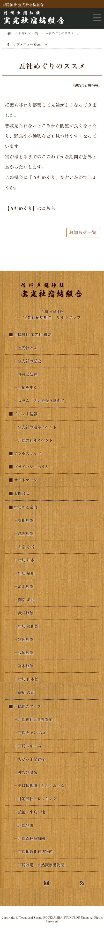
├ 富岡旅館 (21, 639)
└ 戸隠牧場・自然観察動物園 (36, 865)
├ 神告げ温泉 (23, 772)
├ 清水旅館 (21, 587)
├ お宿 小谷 (22, 547)
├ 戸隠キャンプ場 (27, 733)
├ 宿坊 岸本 (22, 560)
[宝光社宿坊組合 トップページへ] (52, 297)
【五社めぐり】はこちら (30, 208)
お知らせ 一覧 (28, 33)
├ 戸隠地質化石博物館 (31, 852)
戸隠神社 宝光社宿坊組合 (23, 5)
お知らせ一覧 (83, 232)
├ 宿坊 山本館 (23, 679)
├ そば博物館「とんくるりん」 (38, 786)
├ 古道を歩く (23, 387)
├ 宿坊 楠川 (22, 573)
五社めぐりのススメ (59, 33)
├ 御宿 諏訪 (22, 600)
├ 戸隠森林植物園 (27, 838)
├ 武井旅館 (21, 613)
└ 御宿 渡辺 (22, 692)
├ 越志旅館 (21, 534)
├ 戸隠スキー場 (25, 746)
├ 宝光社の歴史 (25, 361)
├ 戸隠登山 (21, 825)
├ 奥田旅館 (21, 520)
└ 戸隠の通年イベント (31, 440)
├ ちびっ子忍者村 (27, 759)
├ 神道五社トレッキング (33, 799)
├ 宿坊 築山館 (23, 626)
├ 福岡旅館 (21, 653)
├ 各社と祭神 (23, 374)
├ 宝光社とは (23, 348)
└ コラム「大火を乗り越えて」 (38, 401)
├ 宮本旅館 (21, 666)
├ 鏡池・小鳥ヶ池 (27, 812)
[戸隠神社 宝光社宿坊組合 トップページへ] (34, 22)
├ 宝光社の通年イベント (33, 427)
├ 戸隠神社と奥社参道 (31, 719)
